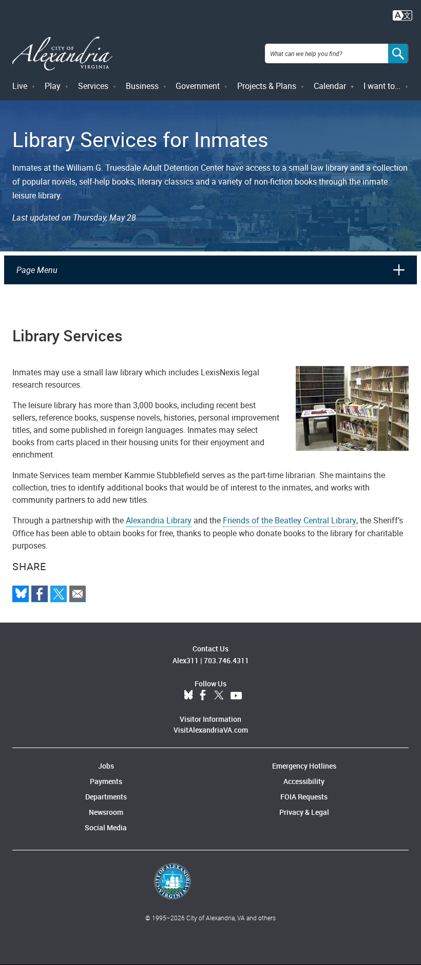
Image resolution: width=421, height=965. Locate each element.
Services (93, 86)
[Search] (398, 53)
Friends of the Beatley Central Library (289, 520)
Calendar (330, 86)
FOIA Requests (304, 797)
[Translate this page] (402, 14)
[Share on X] (58, 594)
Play (53, 86)
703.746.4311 (226, 660)
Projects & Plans (266, 86)
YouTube (236, 695)
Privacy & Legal (304, 812)
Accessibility (303, 781)
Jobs (106, 766)
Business (142, 86)
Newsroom (106, 812)
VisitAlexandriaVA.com (211, 730)
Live (19, 86)
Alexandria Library (159, 520)
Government (198, 86)
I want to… (381, 86)
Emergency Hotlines (304, 766)
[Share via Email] (77, 594)
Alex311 (186, 660)
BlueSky (188, 695)
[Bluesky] (20, 594)
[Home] (62, 53)
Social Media (106, 827)
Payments (106, 781)
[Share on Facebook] (39, 594)
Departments (106, 797)
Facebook (203, 695)
